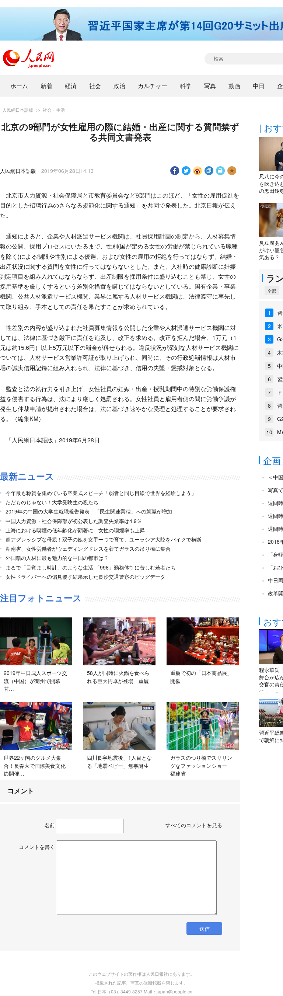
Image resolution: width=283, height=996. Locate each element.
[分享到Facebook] (174, 170)
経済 (71, 85)
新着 (46, 85)
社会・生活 (54, 110)
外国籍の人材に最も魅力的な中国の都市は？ (57, 557)
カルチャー (152, 85)
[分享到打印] (220, 170)
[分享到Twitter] (186, 170)
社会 (95, 85)
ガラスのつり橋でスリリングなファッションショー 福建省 (201, 765)
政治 (119, 85)
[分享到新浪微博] (197, 170)
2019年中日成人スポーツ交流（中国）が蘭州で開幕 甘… (35, 680)
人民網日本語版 (17, 110)
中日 (259, 85)
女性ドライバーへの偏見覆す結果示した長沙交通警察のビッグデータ (85, 576)
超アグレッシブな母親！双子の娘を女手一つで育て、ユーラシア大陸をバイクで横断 (104, 539)
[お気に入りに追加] (232, 170)
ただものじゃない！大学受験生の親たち (52, 502)
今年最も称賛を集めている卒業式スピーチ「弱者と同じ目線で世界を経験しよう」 (101, 493)
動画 (234, 85)
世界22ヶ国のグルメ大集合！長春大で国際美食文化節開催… (35, 765)
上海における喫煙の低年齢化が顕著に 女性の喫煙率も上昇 (75, 530)
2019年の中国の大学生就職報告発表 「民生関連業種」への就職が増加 (89, 511)
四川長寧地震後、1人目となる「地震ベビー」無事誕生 (119, 761)
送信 (204, 928)
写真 (210, 85)
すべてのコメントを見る (193, 825)
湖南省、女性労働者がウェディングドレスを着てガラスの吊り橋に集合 (88, 548)
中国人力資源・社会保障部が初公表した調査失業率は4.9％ (74, 521)
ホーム (19, 85)
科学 (186, 85)
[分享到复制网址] (209, 170)
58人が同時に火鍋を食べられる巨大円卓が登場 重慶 (118, 677)
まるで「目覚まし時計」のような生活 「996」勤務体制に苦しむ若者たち (91, 567)
